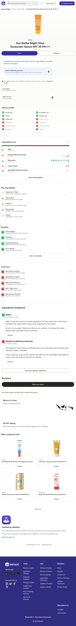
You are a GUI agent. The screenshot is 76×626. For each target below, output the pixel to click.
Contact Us (61, 575)
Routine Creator (28, 568)
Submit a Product (46, 584)
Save (19, 53)
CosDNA (60, 610)
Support (60, 571)
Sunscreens (21, 9)
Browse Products (46, 571)
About (59, 568)
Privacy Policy (62, 587)
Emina (14, 9)
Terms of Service (63, 578)
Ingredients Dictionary (44, 579)
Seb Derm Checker (26, 598)
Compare (56, 53)
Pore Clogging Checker (28, 593)
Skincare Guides (46, 568)
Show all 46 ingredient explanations (35, 371)
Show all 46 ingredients (35, 177)
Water (8, 315)
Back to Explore (5, 9)
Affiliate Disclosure (61, 582)
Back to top (38, 509)
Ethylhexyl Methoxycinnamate (19, 341)
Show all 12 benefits (35, 256)
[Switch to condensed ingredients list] (67, 142)
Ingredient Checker (26, 572)
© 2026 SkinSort (38, 621)
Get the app (50, 3)
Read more (10, 335)
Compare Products (26, 578)
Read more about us (8, 537)
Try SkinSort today (67, 3)
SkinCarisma (61, 613)
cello (49, 545)
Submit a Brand (45, 587)
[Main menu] (42, 3)
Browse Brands (45, 575)
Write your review (38, 384)
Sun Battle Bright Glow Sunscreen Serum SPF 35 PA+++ (42, 9)
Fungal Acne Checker (27, 587)
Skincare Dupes (28, 582)
